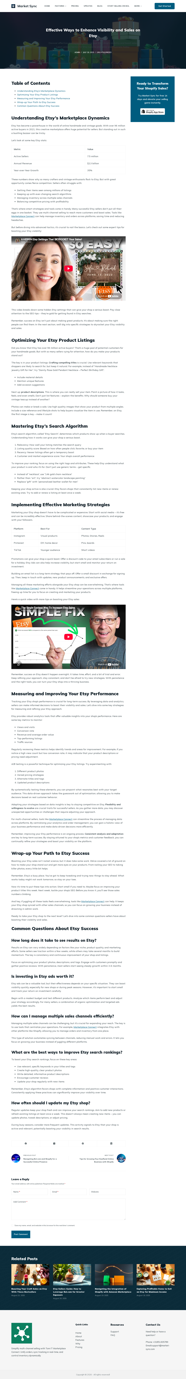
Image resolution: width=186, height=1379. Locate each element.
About (78, 1336)
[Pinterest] (83, 1143)
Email (55, 1192)
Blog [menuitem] (99, 6)
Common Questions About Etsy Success (38, 105)
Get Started (164, 6)
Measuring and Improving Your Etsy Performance (43, 98)
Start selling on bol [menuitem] (118, 6)
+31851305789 (160, 1342)
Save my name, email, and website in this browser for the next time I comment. (45, 1225)
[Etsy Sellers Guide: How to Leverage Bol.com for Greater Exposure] (72, 1274)
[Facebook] (26, 1143)
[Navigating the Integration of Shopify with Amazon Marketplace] (114, 1274)
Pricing (78, 1347)
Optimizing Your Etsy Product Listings (37, 94)
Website (95, 1192)
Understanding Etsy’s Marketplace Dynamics (41, 90)
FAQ (113, 1335)
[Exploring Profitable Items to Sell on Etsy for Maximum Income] (156, 1274)
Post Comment (21, 1234)
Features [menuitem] (59, 6)
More (137, 6)
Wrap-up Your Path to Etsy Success (36, 102)
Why (77, 1343)
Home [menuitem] (47, 6)
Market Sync (27, 6)
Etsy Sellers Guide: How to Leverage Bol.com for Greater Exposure (69, 1292)
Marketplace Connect (23, 216)
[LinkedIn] (111, 1143)
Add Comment (20, 1202)
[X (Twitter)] (54, 1143)
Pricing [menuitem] (75, 6)
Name (16, 1192)
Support (115, 1331)
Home (78, 1332)
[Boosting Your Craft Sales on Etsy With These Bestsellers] (30, 1274)
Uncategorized (104, 52)
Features (79, 1340)
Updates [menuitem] (88, 6)
